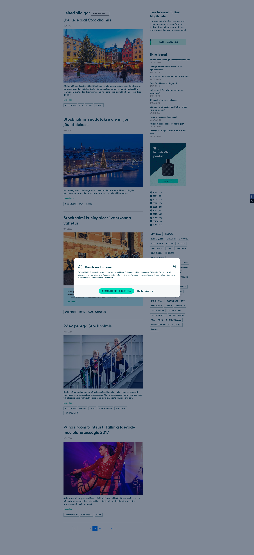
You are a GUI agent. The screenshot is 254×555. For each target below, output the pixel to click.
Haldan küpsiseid (145, 291)
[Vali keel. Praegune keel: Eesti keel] (174, 266)
